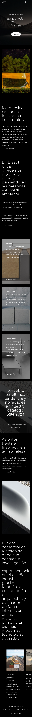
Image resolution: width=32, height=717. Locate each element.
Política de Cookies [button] (23, 710)
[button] (29, 2)
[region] (16, 674)
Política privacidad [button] (9, 710)
